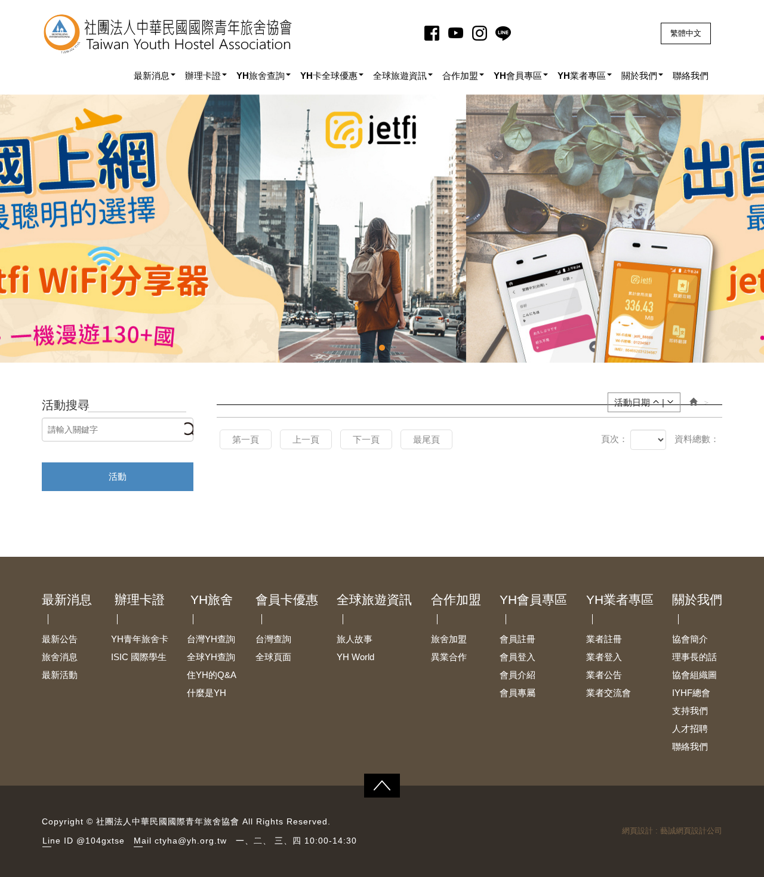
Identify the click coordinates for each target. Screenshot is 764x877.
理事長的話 (694, 657)
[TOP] (382, 785)
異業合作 (449, 657)
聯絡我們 (690, 746)
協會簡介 (690, 639)
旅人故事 (354, 639)
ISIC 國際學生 (139, 657)
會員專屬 (517, 693)
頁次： (614, 439)
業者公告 (604, 675)
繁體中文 (685, 33)
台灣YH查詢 (211, 639)
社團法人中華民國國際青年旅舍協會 (168, 34)
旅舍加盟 (449, 639)
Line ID (57, 840)
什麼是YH (206, 693)
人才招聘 (690, 728)
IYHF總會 (691, 693)
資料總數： (696, 439)
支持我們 (690, 711)
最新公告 (60, 639)
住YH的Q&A (211, 675)
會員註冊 (517, 639)
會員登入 (517, 657)
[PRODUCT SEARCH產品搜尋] (188, 434)
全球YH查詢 (211, 657)
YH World (355, 657)
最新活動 (60, 675)
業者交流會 (608, 693)
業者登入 (604, 657)
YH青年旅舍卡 (139, 639)
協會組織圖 (694, 675)
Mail (143, 840)
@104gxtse (100, 840)
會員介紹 (517, 675)
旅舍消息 (60, 657)
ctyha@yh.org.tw (191, 840)
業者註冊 (604, 639)
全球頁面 (273, 657)
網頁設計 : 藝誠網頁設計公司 (672, 830)
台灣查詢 (273, 639)
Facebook (434, 33)
